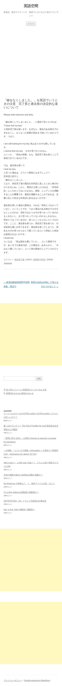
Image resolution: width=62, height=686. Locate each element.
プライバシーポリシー (13, 681)
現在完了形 (19, 259)
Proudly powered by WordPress (37, 681)
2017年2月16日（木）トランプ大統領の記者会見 (25, 501)
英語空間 (31, 6)
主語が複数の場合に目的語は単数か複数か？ (23, 475)
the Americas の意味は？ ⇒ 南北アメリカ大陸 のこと (29, 483)
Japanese (8, 263)
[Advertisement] (31, 58)
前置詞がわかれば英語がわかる (20, 393)
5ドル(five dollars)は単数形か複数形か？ (21, 492)
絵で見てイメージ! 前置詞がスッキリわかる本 (26, 390)
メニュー (31, 23)
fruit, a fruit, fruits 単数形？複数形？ (19, 509)
